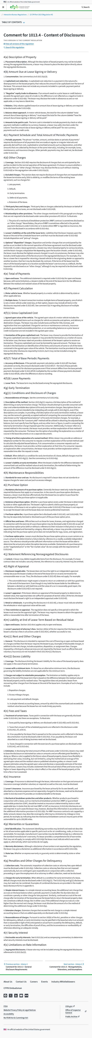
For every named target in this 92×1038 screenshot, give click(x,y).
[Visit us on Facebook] (5, 995)
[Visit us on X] (10, 995)
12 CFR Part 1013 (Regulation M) (41, 15)
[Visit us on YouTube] (21, 995)
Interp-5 (73, 964)
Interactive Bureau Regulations (15, 15)
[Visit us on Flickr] (26, 995)
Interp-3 (16, 964)
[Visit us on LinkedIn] (16, 995)
